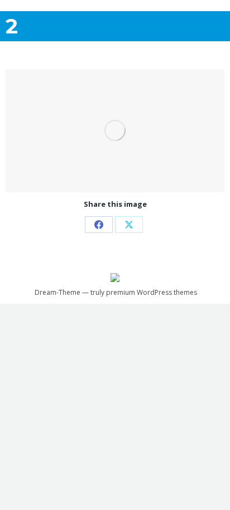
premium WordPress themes (151, 292)
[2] (115, 130)
